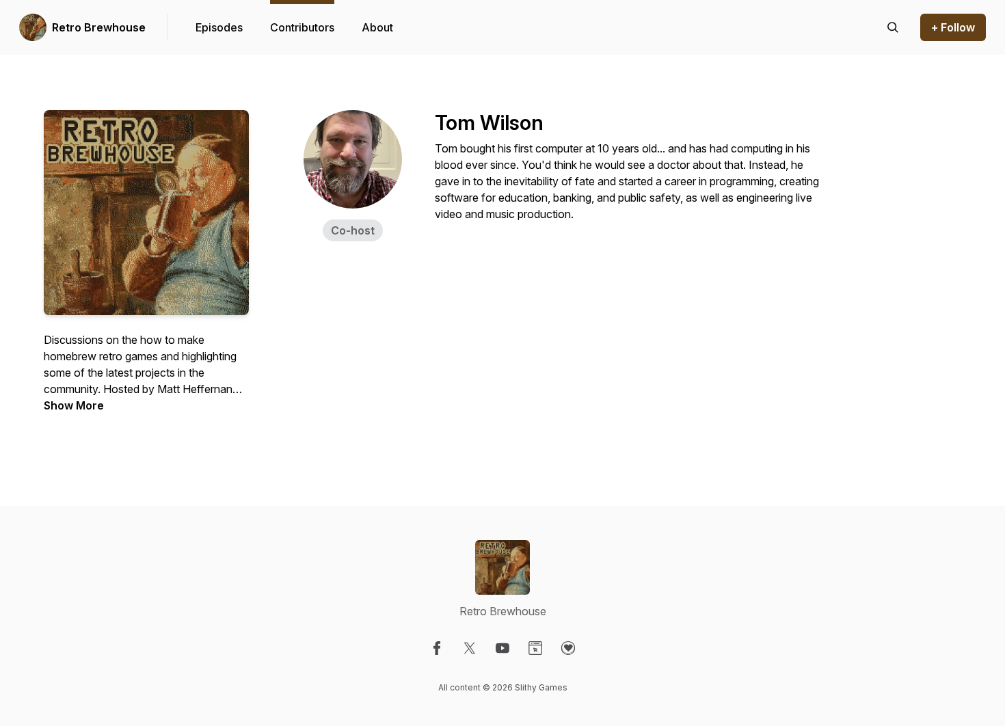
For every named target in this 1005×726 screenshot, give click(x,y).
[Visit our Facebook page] (437, 648)
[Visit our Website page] (535, 648)
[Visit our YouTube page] (502, 648)
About (377, 27)
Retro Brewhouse (99, 27)
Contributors (302, 27)
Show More (74, 405)
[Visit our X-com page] (470, 648)
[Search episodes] (892, 27)
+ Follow (953, 27)
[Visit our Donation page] (568, 648)
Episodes (219, 27)
